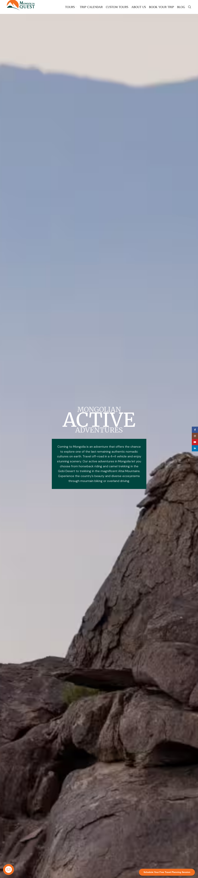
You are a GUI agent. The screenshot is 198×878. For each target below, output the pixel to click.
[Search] (190, 7)
